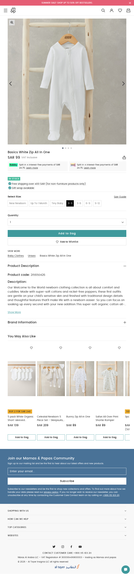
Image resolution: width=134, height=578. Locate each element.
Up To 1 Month (39, 203)
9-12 (97, 203)
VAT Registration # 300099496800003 (61, 557)
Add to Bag (21, 437)
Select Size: (14, 197)
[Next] (123, 83)
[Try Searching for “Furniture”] (103, 10)
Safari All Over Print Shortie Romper (107, 418)
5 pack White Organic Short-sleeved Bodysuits (21, 419)
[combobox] (67, 222)
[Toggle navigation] (5, 10)
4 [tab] (71, 148)
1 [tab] (63, 148)
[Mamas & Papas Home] (13, 10)
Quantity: (13, 215)
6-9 (88, 203)
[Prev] (10, 83)
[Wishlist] (31, 348)
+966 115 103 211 (111, 495)
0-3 (70, 203)
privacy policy (51, 492)
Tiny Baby (57, 203)
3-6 (79, 203)
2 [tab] (65, 148)
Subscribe (67, 481)
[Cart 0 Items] (128, 10)
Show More (14, 312)
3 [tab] (68, 148)
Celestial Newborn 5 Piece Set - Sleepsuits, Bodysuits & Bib (50, 419)
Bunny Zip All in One (78, 417)
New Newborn (17, 203)
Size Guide (120, 197)
